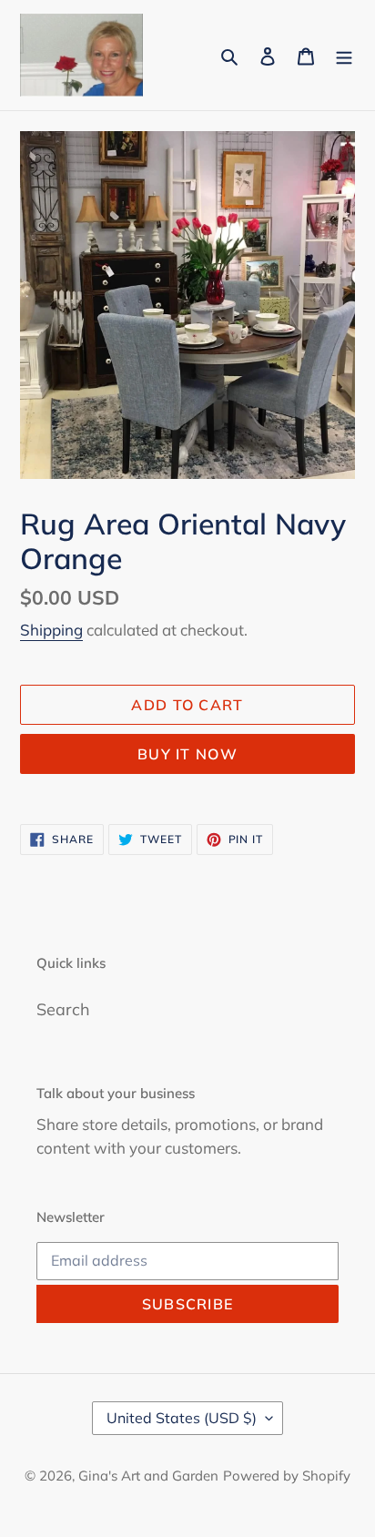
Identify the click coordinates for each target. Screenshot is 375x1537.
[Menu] (344, 55)
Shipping (51, 629)
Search (63, 1009)
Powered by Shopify (286, 1475)
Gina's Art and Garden (148, 1475)
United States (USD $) (181, 1418)
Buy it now (187, 754)
